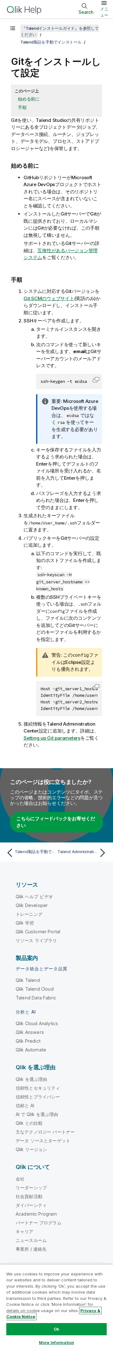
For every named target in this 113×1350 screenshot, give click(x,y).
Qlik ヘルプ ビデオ (34, 896)
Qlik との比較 (29, 1123)
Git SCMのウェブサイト (49, 298)
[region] (56, 1307)
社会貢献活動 (29, 1196)
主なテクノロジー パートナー (45, 1131)
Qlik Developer (32, 905)
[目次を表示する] (12, 28)
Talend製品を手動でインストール (51, 41)
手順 (22, 107)
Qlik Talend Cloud (35, 989)
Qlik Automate (31, 1049)
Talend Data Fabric (36, 997)
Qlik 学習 (25, 922)
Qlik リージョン (31, 1149)
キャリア (25, 1231)
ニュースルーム (31, 1240)
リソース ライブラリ (36, 940)
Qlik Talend (28, 980)
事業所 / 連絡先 (31, 1249)
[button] (96, 379)
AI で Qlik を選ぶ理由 (37, 1114)
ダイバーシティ (31, 1205)
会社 (20, 1178)
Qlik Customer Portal (38, 931)
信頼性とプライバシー (38, 1096)
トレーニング (29, 914)
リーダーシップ (31, 1187)
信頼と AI (25, 1105)
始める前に (29, 99)
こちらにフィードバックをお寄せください (55, 822)
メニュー (104, 12)
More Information (56, 1342)
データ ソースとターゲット (43, 1140)
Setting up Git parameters (52, 738)
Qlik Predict (28, 1041)
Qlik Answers (30, 1032)
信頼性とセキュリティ (38, 1088)
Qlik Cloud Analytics (37, 1023)
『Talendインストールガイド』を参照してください (59, 31)
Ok (56, 1329)
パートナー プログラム (39, 1222)
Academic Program (36, 1214)
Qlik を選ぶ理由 (31, 1079)
